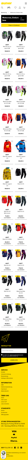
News (2, 398)
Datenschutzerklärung (6, 387)
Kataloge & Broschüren (7, 378)
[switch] (3, 458)
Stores (2, 410)
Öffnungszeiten (5, 414)
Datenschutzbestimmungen (16, 355)
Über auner (4, 399)
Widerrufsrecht (4, 391)
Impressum (4, 389)
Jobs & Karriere (5, 404)
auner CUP (4, 402)
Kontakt (3, 372)
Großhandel (4, 412)
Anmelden (14, 360)
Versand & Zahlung (6, 374)
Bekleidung (4, 12)
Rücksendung (4, 376)
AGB (2, 385)
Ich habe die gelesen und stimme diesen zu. (13, 355)
